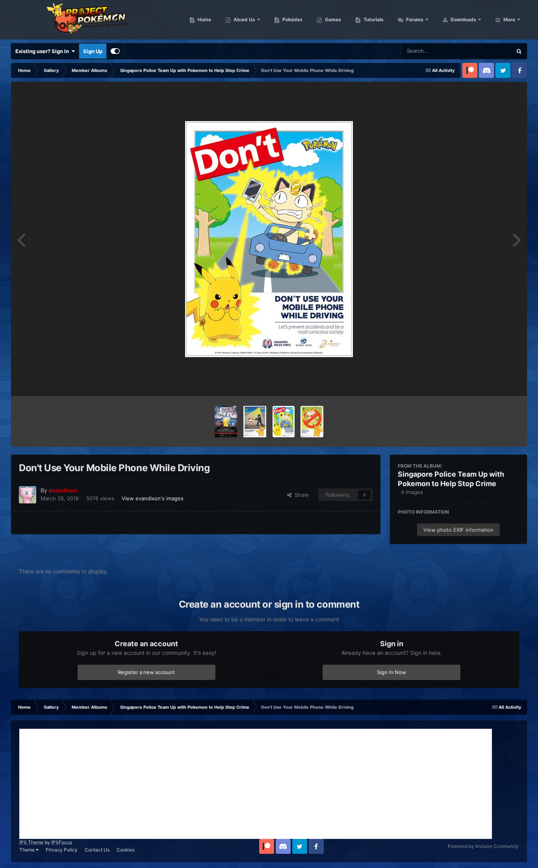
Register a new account (146, 672)
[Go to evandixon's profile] (27, 494)
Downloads (462, 19)
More (509, 19)
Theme (27, 850)
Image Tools (494, 382)
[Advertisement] (255, 784)
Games (332, 19)
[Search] (519, 51)
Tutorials (373, 19)
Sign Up (92, 51)
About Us (243, 19)
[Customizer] (115, 51)
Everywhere (488, 51)
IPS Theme (31, 842)
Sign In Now (391, 672)
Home (204, 19)
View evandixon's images (153, 498)
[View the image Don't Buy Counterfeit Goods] (312, 421)
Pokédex (291, 19)
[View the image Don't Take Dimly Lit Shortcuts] (255, 421)
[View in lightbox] (269, 239)
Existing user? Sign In (43, 51)
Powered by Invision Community (483, 846)
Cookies (126, 850)
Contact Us (97, 850)
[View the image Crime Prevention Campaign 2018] (226, 421)
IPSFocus (61, 842)
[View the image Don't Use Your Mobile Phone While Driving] (284, 421)
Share (300, 495)
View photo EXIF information (458, 530)
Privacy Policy (62, 850)
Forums (414, 19)
